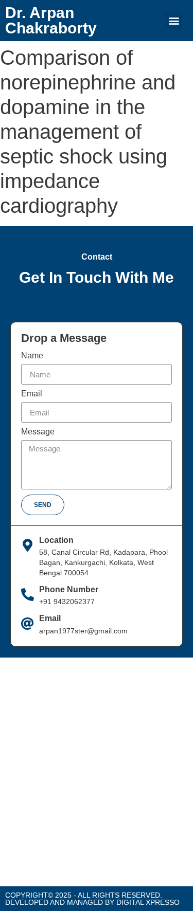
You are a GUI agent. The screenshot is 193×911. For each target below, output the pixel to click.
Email (31, 394)
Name (32, 356)
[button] (173, 20)
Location (56, 540)
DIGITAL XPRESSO (148, 902)
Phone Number (68, 589)
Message (38, 432)
